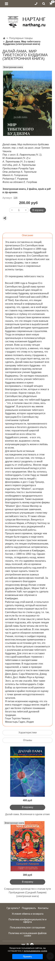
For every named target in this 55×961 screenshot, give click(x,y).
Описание (27, 235)
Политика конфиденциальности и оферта (27, 920)
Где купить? (13, 908)
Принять (27, 956)
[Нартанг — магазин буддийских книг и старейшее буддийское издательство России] (27, 20)
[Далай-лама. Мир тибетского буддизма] (27, 103)
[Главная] (4, 38)
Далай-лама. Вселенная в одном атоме (27, 814)
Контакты (43, 908)
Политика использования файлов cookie (27, 934)
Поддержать (29, 908)
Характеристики (27, 732)
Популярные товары (21, 38)
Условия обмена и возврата (27, 913)
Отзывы (27, 740)
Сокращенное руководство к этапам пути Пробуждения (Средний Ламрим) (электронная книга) (27, 892)
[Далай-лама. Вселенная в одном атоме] (27, 772)
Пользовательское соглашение (27, 927)
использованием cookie (35, 951)
